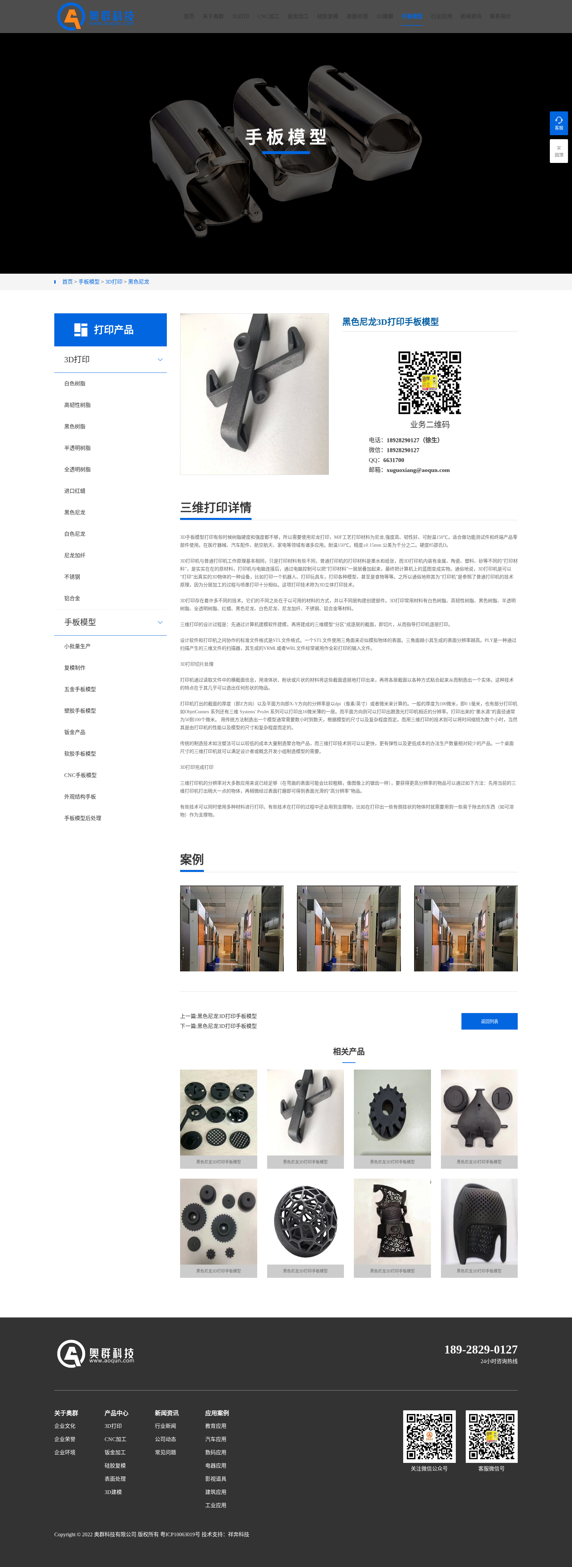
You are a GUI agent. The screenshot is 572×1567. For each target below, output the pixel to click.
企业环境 (64, 1452)
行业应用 (441, 16)
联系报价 (500, 16)
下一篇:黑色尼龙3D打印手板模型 (218, 1026)
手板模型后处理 (82, 818)
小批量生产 (77, 646)
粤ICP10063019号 (180, 1534)
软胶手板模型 (80, 754)
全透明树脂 (77, 469)
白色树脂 (74, 383)
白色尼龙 (74, 534)
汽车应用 (215, 1439)
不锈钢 (72, 577)
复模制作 (74, 668)
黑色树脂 (74, 426)
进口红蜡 (74, 491)
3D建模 (384, 16)
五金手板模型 (80, 689)
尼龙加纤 (74, 555)
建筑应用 (215, 1492)
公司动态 (165, 1439)
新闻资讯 (471, 16)
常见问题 (165, 1452)
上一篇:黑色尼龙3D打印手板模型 (218, 1016)
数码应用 (215, 1452)
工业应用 (215, 1505)
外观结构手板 (80, 797)
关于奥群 (213, 16)
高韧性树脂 (77, 405)
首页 (189, 16)
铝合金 (72, 598)
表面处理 (357, 16)
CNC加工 (268, 16)
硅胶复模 (327, 16)
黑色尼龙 (138, 282)
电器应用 (215, 1466)
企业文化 (64, 1426)
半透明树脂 (77, 448)
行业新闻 (165, 1426)
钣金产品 (74, 732)
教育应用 (215, 1426)
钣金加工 (298, 16)
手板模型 (412, 16)
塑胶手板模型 (80, 711)
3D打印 (240, 16)
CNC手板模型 (80, 775)
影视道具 (215, 1479)
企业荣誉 (64, 1439)
